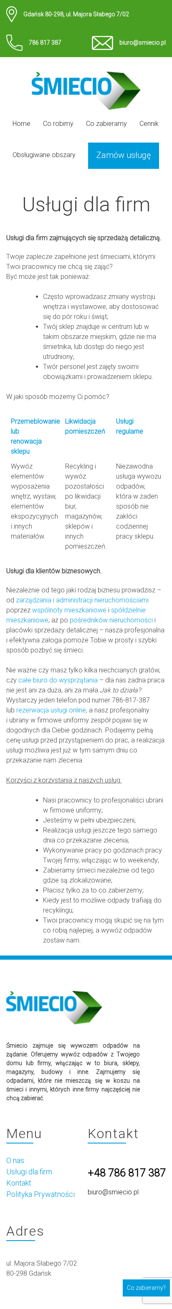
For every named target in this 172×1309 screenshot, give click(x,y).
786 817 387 (45, 42)
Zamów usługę (123, 155)
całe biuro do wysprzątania (58, 680)
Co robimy (58, 124)
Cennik (149, 124)
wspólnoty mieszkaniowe (69, 610)
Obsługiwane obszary (44, 155)
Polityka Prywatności (40, 1194)
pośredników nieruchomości (111, 620)
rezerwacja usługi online (51, 710)
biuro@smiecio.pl (142, 42)
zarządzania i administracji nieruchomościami (82, 600)
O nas (15, 1160)
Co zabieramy (106, 124)
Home (21, 124)
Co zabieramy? (146, 1287)
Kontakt (18, 1183)
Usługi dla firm (29, 1171)
